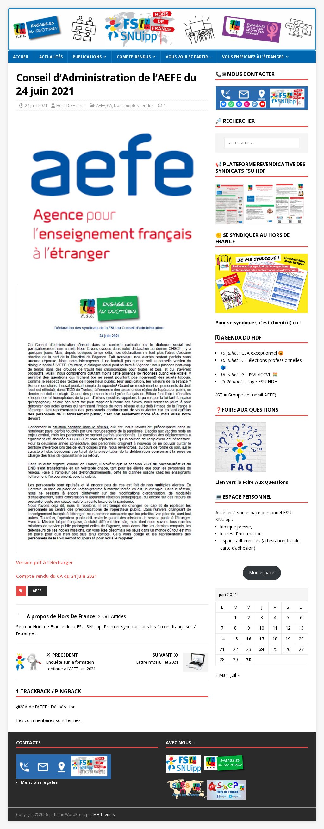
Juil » (235, 675)
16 (248, 639)
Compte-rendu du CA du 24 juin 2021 (56, 576)
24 (261, 649)
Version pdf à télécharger (44, 562)
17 (261, 639)
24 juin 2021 (36, 105)
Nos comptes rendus (134, 105)
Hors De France (71, 105)
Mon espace (261, 573)
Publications (87, 56)
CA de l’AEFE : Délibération (49, 707)
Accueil (21, 56)
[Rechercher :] (261, 143)
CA (109, 105)
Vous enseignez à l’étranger (253, 56)
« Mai (221, 675)
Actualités (51, 56)
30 (248, 660)
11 (274, 628)
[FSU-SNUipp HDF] (162, 47)
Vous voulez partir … (189, 56)
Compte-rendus (134, 56)
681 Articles (114, 616)
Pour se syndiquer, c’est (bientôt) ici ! (258, 323)
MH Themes (104, 814)
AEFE (100, 105)
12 (287, 628)
